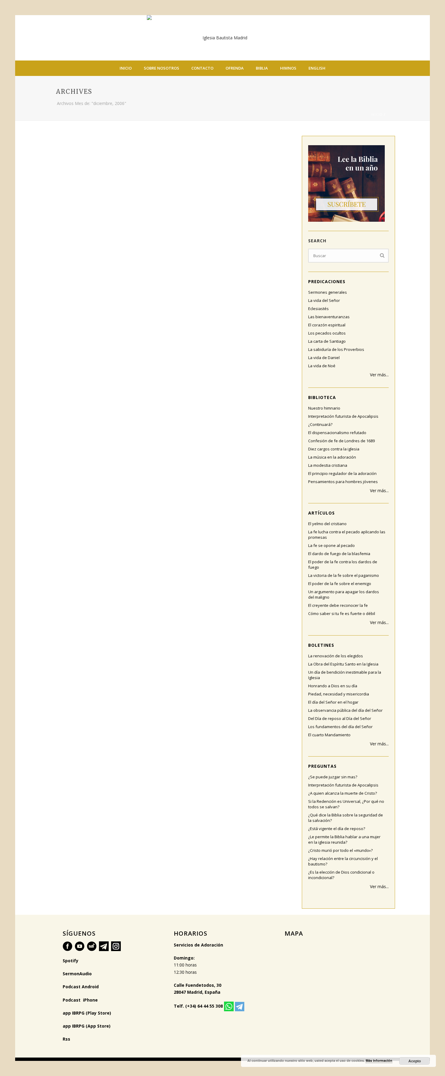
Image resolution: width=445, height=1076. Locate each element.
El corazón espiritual (326, 325)
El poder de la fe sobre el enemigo (339, 583)
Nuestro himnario (324, 408)
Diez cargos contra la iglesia (333, 449)
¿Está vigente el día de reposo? (336, 828)
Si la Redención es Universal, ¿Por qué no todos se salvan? (346, 804)
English (316, 68)
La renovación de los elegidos (335, 656)
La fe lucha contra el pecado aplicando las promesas (346, 534)
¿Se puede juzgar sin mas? (332, 777)
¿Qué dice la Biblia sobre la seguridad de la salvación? (345, 817)
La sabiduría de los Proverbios (336, 349)
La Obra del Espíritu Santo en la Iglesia (343, 664)
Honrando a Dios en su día (332, 685)
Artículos (321, 513)
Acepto (414, 1061)
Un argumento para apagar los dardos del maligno (343, 594)
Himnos (288, 68)
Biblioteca (322, 397)
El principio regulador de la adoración (342, 473)
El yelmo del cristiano (327, 523)
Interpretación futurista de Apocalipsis (343, 416)
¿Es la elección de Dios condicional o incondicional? (341, 874)
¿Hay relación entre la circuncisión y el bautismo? (343, 861)
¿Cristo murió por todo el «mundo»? (340, 850)
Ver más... (379, 375)
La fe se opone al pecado (331, 545)
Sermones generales (327, 292)
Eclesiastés (318, 308)
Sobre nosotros (161, 68)
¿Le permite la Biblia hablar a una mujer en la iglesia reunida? (344, 839)
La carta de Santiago (327, 341)
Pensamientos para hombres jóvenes (343, 481)
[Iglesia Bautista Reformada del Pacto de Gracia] (222, 38)
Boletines (321, 645)
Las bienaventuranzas (329, 316)
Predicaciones (326, 281)
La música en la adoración (332, 457)
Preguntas (322, 766)
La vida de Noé (321, 365)
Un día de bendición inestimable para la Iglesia (344, 674)
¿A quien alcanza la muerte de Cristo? (342, 793)
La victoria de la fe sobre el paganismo (343, 575)
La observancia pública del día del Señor (345, 710)
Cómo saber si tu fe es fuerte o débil (341, 613)
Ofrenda (235, 68)
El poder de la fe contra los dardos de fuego (342, 564)
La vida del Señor (324, 300)
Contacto (202, 68)
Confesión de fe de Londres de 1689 (341, 440)
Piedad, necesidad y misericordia (338, 694)
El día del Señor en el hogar (333, 702)
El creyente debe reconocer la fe (338, 605)
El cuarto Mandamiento (329, 735)
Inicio (126, 68)
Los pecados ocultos (327, 333)
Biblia (262, 68)
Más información (379, 1060)
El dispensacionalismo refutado (337, 432)
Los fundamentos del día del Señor (340, 726)
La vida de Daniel (324, 357)
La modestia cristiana (327, 465)
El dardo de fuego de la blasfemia (339, 553)
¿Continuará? (320, 424)
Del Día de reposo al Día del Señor (339, 718)
